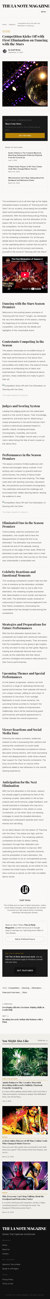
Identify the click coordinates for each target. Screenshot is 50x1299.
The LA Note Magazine (26, 6)
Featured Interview (11, 992)
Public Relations (9, 1079)
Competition (13, 988)
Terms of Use (7, 1284)
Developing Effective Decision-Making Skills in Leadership (23, 1008)
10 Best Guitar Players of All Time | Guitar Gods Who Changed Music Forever (25, 168)
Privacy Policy (7, 1279)
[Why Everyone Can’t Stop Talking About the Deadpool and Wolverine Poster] (25, 1176)
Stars (24, 992)
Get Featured (25, 970)
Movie (5, 1193)
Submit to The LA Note (11, 1264)
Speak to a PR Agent (10, 1269)
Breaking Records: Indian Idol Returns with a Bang (22, 1020)
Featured (12, 24)
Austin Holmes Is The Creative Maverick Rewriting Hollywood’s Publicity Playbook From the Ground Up (25, 155)
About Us (6, 1249)
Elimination (36, 988)
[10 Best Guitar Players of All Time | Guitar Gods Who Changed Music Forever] (25, 1120)
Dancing (25, 988)
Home (4, 24)
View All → (43, 1040)
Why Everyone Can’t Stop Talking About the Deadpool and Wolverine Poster (26, 179)
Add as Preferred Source (25, 939)
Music (5, 1137)
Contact (5, 1254)
